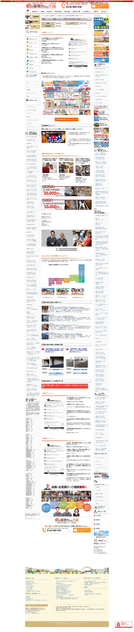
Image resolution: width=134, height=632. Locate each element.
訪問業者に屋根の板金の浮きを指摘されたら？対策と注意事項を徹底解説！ (101, 193)
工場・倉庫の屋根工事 (99, 429)
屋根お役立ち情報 (99, 349)
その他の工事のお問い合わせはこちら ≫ (66, 119)
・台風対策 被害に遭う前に (61, 588)
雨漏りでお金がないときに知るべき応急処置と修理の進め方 (61, 316)
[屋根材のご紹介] (29, 103)
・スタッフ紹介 (87, 590)
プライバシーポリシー (99, 500)
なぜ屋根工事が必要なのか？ (101, 215)
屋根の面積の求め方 (31, 224)
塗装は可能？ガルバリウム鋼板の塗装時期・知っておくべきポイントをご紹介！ (33, 353)
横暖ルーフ (29, 116)
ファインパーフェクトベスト (101, 467)
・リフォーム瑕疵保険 (29, 586)
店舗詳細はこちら (45, 225)
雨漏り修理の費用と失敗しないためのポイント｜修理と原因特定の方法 (101, 249)
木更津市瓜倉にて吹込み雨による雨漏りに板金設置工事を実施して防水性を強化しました (54, 350)
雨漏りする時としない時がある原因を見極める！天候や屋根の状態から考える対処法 (66, 307)
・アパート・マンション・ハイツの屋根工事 (64, 595)
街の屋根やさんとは (99, 71)
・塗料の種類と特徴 (88, 584)
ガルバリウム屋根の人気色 (100, 335)
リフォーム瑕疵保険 (99, 89)
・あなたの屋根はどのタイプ (90, 581)
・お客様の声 (28, 597)
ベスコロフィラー (99, 464)
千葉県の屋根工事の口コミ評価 (101, 205)
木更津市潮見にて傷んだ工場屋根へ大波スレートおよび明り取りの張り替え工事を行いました (79, 350)
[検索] (108, 16)
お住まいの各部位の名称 (32, 136)
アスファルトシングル (31, 93)
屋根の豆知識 (29, 304)
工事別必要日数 (98, 341)
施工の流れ (97, 92)
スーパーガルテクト (31, 106)
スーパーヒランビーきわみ (32, 119)
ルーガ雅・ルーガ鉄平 (31, 110)
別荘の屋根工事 (98, 437)
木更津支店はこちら (104, 553)
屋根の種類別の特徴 (31, 140)
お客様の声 (47, 15)
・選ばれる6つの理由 (29, 582)
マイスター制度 (98, 102)
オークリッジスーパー (31, 126)
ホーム (42, 15)
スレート (28, 83)
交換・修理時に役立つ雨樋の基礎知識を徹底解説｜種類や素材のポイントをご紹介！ (33, 395)
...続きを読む (79, 311)
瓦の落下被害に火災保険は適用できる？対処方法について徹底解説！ (101, 237)
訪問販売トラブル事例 (99, 188)
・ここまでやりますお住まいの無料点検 (63, 584)
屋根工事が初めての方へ (100, 68)
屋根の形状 (29, 232)
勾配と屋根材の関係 (31, 265)
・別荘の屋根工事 (59, 596)
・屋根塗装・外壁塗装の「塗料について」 (92, 583)
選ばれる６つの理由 (99, 79)
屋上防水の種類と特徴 (31, 164)
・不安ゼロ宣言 (28, 584)
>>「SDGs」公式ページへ (30, 517)
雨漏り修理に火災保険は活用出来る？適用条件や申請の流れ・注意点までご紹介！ (101, 243)
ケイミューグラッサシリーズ (33, 129)
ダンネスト (97, 471)
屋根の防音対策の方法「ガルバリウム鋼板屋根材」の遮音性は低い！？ (101, 255)
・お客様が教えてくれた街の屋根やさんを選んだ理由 (36, 600)
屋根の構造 (29, 143)
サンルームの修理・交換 (100, 445)
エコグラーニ (29, 113)
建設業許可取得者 (99, 493)
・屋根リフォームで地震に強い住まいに (63, 591)
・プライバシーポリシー (89, 592)
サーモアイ (97, 461)
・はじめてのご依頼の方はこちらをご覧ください (65, 581)
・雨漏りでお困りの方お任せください (63, 586)
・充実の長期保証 (28, 587)
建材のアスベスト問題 (31, 289)
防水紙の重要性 (30, 297)
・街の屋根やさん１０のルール (31, 583)
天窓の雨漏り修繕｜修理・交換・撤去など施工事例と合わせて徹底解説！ (33, 380)
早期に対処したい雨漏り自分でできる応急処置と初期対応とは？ (101, 390)
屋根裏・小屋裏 (30, 248)
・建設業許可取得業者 (88, 591)
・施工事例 (27, 596)
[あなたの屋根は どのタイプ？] (26, 80)
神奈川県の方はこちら (62, 297)
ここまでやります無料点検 (100, 96)
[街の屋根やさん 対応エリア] (107, 508)
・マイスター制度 (28, 588)
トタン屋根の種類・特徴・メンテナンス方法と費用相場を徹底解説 (101, 274)
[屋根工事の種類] (29, 35)
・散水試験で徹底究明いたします (62, 587)
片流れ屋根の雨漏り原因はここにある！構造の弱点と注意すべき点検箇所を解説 (65, 333)
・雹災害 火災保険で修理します (62, 589)
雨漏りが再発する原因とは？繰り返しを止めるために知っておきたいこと (64, 325)
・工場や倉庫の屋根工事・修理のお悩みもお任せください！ (67, 597)
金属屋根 (28, 89)
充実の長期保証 (98, 99)
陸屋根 (28, 96)
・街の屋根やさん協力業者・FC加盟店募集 (92, 593)
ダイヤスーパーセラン (99, 457)
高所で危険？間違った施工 (32, 368)
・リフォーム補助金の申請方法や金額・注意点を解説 (66, 598)
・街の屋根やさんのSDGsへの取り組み (33, 591)
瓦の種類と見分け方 (31, 277)
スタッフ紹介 (98, 490)
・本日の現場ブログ (29, 598)
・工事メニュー (58, 582)
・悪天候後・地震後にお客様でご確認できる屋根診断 (95, 582)
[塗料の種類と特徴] (107, 454)
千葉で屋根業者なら (99, 496)
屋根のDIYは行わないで (31, 371)
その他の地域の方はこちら (77, 297)
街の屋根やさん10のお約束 (100, 82)
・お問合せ (86, 595)
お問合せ (97, 503)
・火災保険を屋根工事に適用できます (63, 592)
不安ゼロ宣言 (98, 86)
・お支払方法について (29, 589)
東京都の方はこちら (47, 297)
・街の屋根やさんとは (29, 581)
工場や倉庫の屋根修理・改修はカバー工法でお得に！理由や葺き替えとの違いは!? (101, 407)
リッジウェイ (29, 123)
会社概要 (97, 487)
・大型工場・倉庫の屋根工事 (61, 593)
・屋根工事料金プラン (59, 583)
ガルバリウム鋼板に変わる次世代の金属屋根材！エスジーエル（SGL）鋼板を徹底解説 (33, 359)
